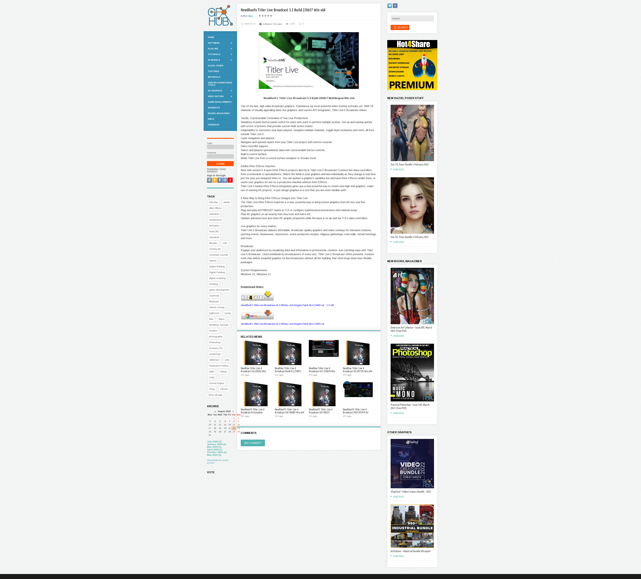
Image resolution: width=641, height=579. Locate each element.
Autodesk (214, 237)
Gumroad (214, 295)
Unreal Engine (216, 383)
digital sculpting (217, 278)
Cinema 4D (215, 249)
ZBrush (224, 389)
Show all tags (215, 395)
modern (213, 330)
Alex (250, 16)
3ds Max (213, 202)
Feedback (213, 125)
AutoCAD (214, 231)
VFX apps (277, 24)
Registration (212, 169)
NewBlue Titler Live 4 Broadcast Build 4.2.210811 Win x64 (288, 371)
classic (213, 260)
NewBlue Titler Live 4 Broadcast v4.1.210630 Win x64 (322, 371)
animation (214, 214)
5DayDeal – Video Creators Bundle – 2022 (411, 491)
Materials (214, 77)
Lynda (228, 313)
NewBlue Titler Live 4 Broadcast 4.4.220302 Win (253, 370)
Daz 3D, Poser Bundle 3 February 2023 (410, 164)
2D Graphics (215, 91)
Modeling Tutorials (219, 325)
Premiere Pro (216, 348)
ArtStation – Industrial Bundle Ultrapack (411, 551)
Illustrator (214, 301)
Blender (213, 243)
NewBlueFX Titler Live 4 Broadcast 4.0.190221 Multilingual (320, 412)
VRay (212, 389)
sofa (227, 360)
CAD (225, 243)
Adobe (226, 202)
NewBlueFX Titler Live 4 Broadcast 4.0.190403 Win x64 (289, 411)
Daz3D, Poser (215, 66)
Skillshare (214, 360)
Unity (212, 377)
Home (211, 37)
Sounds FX (214, 108)
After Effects (215, 208)
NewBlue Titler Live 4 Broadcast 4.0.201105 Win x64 (357, 370)
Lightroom (214, 313)
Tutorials (214, 54)
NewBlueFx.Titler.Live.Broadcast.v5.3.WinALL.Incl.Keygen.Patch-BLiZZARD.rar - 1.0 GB (287, 305)
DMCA (211, 119)
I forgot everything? (216, 170)
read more (398, 169)
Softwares (267, 24)
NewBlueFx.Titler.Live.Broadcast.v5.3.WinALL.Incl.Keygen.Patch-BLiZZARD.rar (282, 324)
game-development (219, 289)
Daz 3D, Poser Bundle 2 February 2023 (410, 236)
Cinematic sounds (218, 254)
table (211, 371)
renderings (215, 354)
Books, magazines (219, 113)
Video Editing (216, 96)
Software (214, 43)
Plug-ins (213, 49)
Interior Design (217, 307)
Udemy (223, 371)
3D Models (214, 60)
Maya (221, 319)
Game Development (219, 102)
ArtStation (214, 225)
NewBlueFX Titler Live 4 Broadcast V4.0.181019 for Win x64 (356, 412)
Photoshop (215, 342)
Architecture (215, 219)
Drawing (213, 284)
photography (216, 336)
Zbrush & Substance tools (220, 84)
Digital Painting (217, 272)
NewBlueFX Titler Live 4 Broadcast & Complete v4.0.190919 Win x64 (252, 412)
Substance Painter (219, 365)
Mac (211, 319)
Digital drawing (217, 266)
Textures (213, 71)
